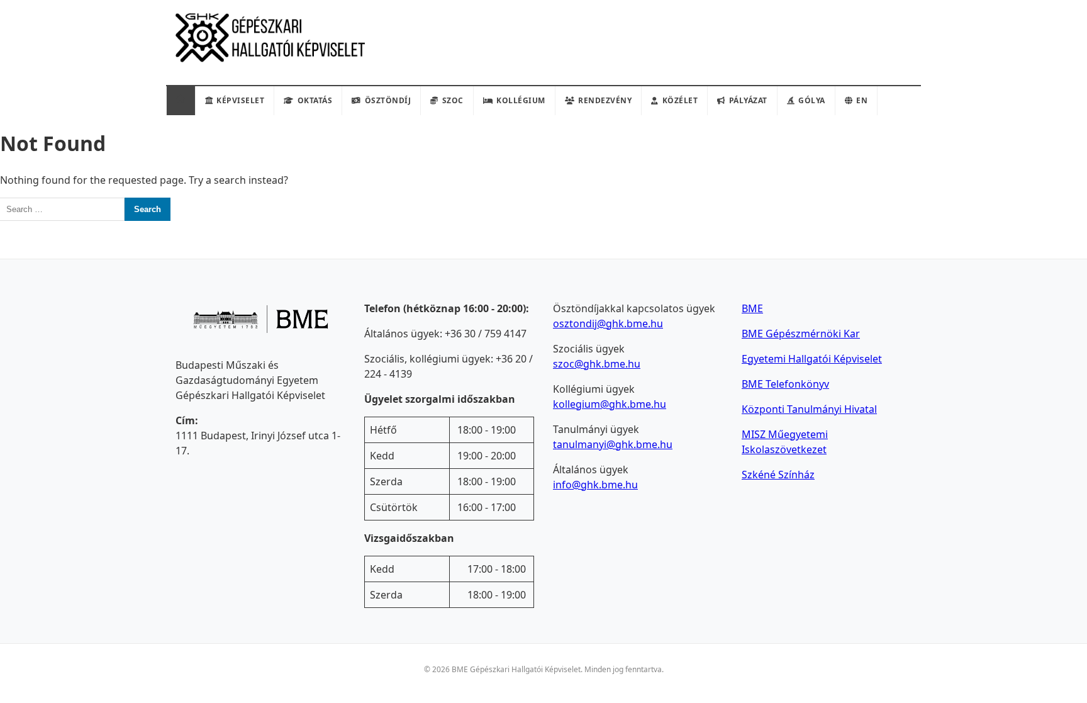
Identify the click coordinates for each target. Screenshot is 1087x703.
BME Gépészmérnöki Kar (801, 333)
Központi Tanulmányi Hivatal (809, 409)
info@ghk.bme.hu (595, 485)
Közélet (680, 100)
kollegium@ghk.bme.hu (609, 404)
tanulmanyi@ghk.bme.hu (612, 444)
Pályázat (748, 100)
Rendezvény (605, 100)
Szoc (453, 100)
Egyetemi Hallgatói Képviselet (812, 359)
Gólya (811, 100)
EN (861, 100)
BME (752, 308)
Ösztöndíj (388, 100)
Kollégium (520, 100)
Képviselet (240, 100)
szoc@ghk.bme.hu (596, 364)
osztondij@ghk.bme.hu (608, 323)
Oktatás (315, 100)
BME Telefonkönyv (785, 384)
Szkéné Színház (778, 474)
